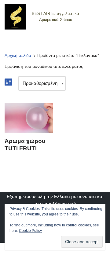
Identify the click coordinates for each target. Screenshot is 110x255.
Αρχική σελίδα (18, 55)
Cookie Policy (30, 231)
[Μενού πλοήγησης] (98, 17)
